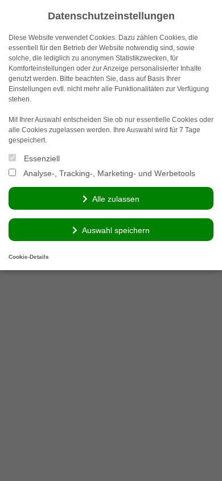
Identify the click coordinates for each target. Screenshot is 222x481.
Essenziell (41, 158)
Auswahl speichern (116, 230)
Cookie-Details (29, 257)
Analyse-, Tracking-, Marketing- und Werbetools (108, 173)
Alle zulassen (115, 198)
